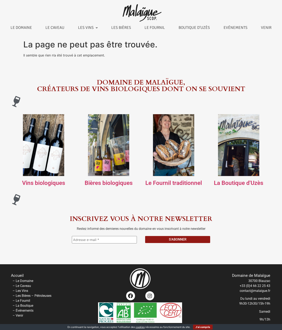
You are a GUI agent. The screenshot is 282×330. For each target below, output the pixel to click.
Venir (266, 27)
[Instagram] (149, 295)
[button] (87, 28)
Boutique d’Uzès (194, 27)
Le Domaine (21, 27)
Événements (24, 310)
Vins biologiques (43, 183)
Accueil (17, 275)
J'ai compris (203, 327)
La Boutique (24, 306)
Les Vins (86, 27)
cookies (140, 327)
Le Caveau (54, 27)
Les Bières (121, 27)
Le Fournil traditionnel (173, 183)
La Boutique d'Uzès (238, 183)
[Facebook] (130, 295)
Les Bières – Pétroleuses (33, 296)
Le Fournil (155, 27)
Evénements (236, 27)
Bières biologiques (109, 183)
